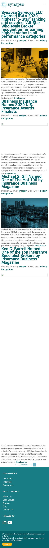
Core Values (8, 499)
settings (18, 540)
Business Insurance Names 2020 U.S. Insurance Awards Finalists (19, 106)
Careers (6, 503)
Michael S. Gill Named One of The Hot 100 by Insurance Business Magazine (22, 181)
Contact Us (8, 509)
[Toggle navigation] (44, 4)
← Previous (23, 465)
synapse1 (23, 40)
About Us (7, 496)
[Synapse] (12, 4)
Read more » (19, 98)
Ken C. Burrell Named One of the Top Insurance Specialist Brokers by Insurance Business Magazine (24, 255)
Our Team (7, 478)
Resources (8, 485)
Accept (7, 544)
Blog (5, 506)
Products (7, 482)
